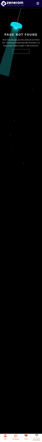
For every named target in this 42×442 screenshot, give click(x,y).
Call (5, 439)
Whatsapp (15, 439)
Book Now (36, 439)
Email (26, 439)
